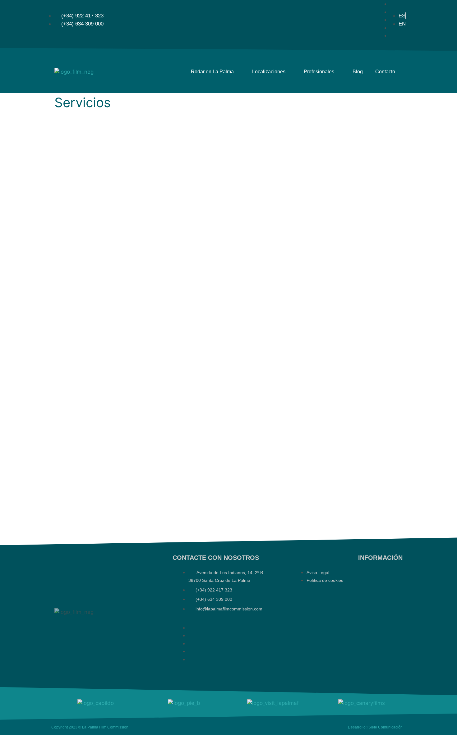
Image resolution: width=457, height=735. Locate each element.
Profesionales (319, 71)
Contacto (385, 71)
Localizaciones (268, 71)
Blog (358, 71)
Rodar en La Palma (212, 71)
